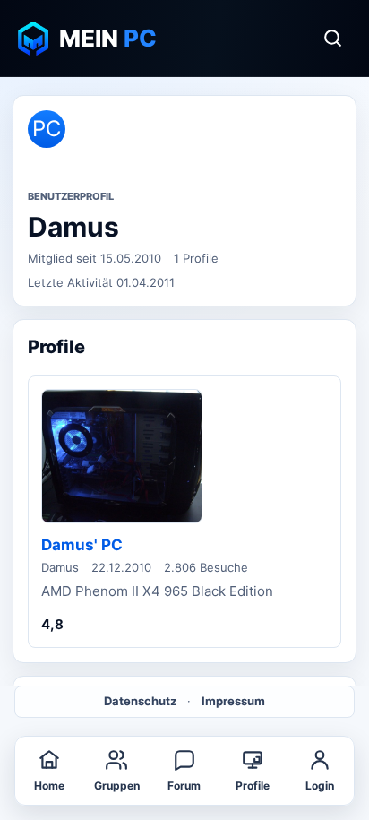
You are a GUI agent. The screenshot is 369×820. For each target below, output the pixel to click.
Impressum (233, 701)
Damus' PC (82, 545)
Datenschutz (140, 701)
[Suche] (332, 38)
